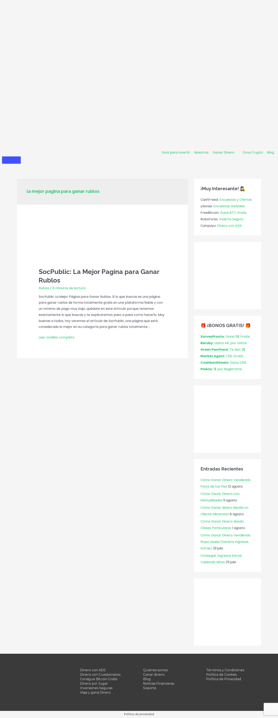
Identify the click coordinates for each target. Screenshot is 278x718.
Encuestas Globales (229, 206)
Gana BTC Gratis (233, 212)
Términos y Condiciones (225, 670)
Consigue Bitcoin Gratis (98, 679)
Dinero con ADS (229, 225)
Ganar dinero (153, 675)
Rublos (44, 288)
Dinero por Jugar (94, 683)
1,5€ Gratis (221, 356)
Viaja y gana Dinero (95, 692)
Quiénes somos (155, 670)
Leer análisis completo (56, 337)
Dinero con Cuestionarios (100, 675)
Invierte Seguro (231, 219)
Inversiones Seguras (96, 688)
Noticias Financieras (158, 683)
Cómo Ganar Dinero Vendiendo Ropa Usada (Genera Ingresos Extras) (225, 542)
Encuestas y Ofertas (235, 199)
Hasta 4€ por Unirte (223, 343)
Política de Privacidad (223, 679)
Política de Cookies (221, 675)
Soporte (149, 688)
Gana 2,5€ (223, 362)
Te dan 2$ (222, 349)
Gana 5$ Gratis (225, 336)
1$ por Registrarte (221, 369)
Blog (147, 679)
